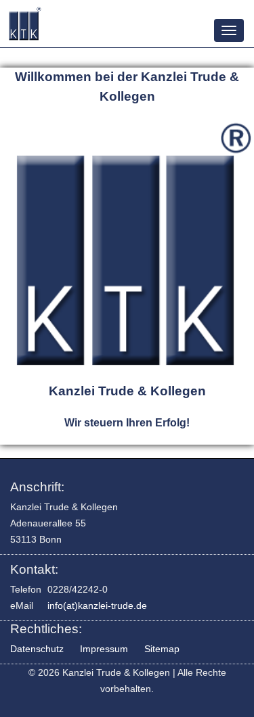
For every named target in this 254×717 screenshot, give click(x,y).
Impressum (104, 648)
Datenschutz (37, 648)
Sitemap (161, 648)
